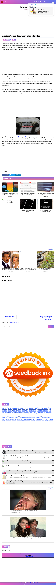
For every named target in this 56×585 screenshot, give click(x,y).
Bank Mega (34, 408)
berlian (15, 410)
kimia (49, 415)
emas (13, 412)
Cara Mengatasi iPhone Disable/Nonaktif (45, 211)
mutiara (44, 417)
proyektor (19, 419)
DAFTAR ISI (21, 582)
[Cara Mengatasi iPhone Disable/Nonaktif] (45, 204)
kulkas (21, 417)
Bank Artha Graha (26, 408)
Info (3, 415)
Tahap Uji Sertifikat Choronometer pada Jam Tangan (18, 455)
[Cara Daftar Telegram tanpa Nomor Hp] (10, 199)
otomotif (49, 417)
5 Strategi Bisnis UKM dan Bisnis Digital (15, 481)
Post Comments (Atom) (13, 322)
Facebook (6, 174)
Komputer (4, 417)
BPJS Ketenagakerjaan (43, 410)
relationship (27, 419)
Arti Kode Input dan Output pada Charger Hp (17, 136)
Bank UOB (40, 408)
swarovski (38, 419)
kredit (16, 417)
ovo (3, 419)
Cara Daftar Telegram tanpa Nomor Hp (10, 201)
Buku (6, 412)
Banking (46, 408)
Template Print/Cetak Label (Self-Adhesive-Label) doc (18, 475)
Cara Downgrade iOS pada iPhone (27, 211)
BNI (26, 410)
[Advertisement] (28, 22)
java (23, 415)
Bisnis (19, 410)
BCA (50, 408)
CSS (10, 412)
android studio (11, 408)
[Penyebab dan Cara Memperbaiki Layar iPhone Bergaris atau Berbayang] (45, 187)
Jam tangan (17, 415)
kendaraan (44, 415)
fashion (18, 412)
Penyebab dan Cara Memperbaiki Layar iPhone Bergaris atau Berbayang (45, 195)
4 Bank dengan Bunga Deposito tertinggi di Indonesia (18, 460)
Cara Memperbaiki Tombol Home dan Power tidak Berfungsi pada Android (10, 195)
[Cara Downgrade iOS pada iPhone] (28, 204)
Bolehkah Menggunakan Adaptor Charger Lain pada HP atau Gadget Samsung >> (46, 318)
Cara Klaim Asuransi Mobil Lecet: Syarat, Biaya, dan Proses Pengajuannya (23, 470)
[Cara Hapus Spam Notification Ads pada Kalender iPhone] (28, 187)
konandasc (11, 417)
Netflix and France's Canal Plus (13, 465)
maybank (38, 417)
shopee (32, 419)
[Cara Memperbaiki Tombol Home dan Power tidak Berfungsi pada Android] (10, 187)
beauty (10, 410)
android (4, 408)
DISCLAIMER (29, 582)
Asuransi (18, 408)
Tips (46, 419)
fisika (22, 412)
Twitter (12, 174)
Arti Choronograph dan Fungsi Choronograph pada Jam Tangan (21, 450)
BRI (50, 410)
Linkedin (19, 174)
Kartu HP (38, 415)
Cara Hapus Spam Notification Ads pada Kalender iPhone (27, 194)
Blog (23, 410)
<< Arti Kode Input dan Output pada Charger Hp (9, 317)
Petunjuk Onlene (28, 7)
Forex (26, 412)
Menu (6, 2)
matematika (32, 417)
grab (35, 412)
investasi (8, 415)
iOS (14, 39)
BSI (3, 412)
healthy (46, 412)
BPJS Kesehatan (32, 410)
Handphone (7, 39)
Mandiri (26, 417)
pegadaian (8, 419)
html (50, 412)
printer (14, 419)
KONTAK (36, 582)
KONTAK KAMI (29, 556)
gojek (30, 412)
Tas (43, 419)
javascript (27, 415)
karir (33, 415)
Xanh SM (51, 419)
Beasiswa (4, 410)
